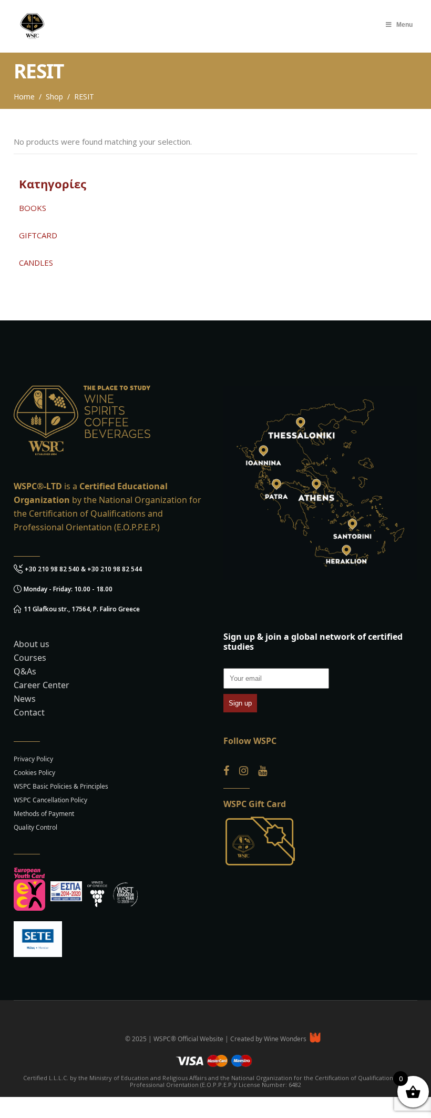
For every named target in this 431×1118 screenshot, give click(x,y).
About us (31, 644)
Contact (29, 712)
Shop (54, 97)
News (25, 698)
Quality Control (35, 827)
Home (24, 97)
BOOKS (32, 208)
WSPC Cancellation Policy (50, 799)
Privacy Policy (33, 758)
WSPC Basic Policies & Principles (61, 786)
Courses (30, 657)
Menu (404, 24)
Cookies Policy (34, 772)
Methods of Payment (44, 813)
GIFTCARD (38, 235)
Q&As (25, 671)
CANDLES (36, 262)
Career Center (41, 685)
